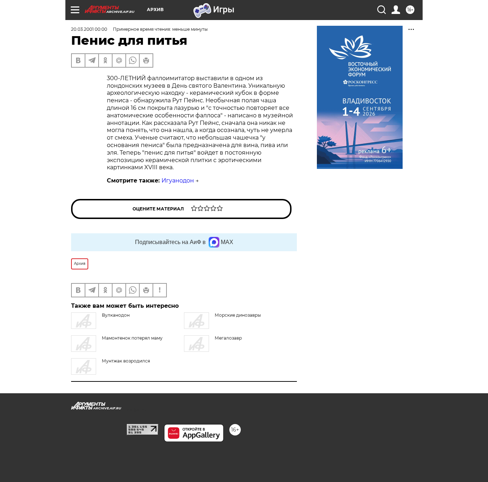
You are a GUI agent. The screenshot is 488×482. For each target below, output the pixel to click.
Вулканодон (116, 315)
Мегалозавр (228, 338)
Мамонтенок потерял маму (132, 338)
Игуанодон (177, 180)
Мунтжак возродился (126, 361)
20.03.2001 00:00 (89, 29)
